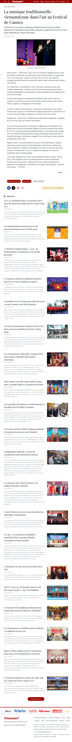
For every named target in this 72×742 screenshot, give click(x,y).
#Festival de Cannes (14, 181)
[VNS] (11, 711)
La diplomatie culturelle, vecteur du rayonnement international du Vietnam (21, 453)
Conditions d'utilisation (54, 717)
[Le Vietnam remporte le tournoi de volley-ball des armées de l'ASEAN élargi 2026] (57, 683)
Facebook (9, 188)
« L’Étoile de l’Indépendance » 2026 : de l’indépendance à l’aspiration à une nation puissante (22, 251)
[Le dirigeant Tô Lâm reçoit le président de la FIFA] (57, 572)
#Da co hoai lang (38, 181)
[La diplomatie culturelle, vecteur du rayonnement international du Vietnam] (57, 457)
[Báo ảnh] (48, 711)
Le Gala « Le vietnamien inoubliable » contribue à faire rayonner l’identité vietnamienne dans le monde (20, 537)
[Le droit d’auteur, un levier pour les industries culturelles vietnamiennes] (57, 517)
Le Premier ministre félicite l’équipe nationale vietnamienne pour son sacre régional (24, 430)
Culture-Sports (9, 7)
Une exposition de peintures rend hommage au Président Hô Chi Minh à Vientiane (24, 405)
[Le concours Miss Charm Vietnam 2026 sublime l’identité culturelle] (57, 488)
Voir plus (11, 196)
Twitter (13, 188)
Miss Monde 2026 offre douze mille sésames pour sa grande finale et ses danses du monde (23, 383)
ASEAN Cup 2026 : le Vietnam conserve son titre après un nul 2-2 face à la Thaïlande (22, 588)
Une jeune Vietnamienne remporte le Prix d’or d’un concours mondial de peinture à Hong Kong (24, 329)
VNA (42, 720)
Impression (18, 188)
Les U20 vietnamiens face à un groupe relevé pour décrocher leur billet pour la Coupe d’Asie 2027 (24, 203)
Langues (37, 720)
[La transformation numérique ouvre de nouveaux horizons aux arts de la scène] (57, 232)
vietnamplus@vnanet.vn (45, 732)
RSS (64, 717)
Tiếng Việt (36, 1)
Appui (68, 717)
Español (53, 1)
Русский (62, 1)
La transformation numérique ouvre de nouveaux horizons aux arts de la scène (21, 227)
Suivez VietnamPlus (48, 188)
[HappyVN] (60, 711)
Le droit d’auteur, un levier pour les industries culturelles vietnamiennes (24, 513)
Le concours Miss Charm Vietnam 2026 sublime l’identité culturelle (21, 484)
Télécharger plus (36, 699)
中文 (57, 1)
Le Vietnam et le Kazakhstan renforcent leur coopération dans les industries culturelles (23, 609)
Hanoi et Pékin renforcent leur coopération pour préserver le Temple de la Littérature (22, 652)
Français (47, 1)
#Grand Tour (26, 181)
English (42, 1)
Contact (68, 720)
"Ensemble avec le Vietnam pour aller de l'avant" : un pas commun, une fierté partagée (24, 303)
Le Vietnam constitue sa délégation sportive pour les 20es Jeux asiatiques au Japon (23, 280)
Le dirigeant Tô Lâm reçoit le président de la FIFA (23, 568)
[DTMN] (35, 711)
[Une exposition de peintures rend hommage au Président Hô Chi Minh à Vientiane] (57, 410)
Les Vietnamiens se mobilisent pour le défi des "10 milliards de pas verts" (24, 629)
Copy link (22, 188)
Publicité (61, 720)
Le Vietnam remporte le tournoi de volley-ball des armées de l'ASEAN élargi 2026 (23, 679)
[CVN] (24, 711)
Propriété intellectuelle (40, 717)
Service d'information (51, 720)
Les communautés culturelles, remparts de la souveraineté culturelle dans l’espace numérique (23, 356)
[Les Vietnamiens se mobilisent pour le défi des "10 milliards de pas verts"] (57, 634)
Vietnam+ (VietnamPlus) (17, 1)
